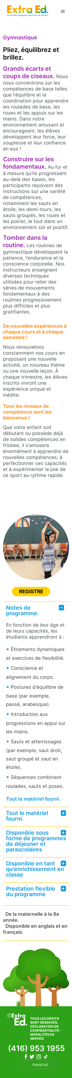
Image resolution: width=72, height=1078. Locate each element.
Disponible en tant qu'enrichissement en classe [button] (35, 869)
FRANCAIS (40, 1065)
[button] (63, 11)
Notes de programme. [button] (22, 610)
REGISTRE (31, 591)
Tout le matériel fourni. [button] (27, 816)
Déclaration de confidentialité (44, 1028)
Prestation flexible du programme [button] (30, 891)
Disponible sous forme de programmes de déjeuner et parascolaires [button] (36, 841)
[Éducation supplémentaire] (27, 11)
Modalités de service (42, 1036)
